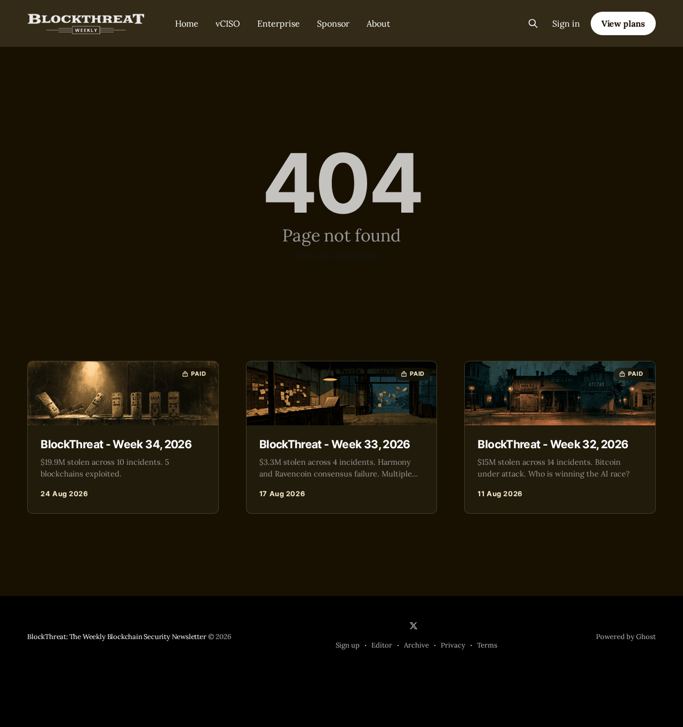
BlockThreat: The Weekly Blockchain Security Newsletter (116, 636)
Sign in (566, 23)
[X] (413, 625)
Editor (381, 645)
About (378, 23)
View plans (623, 23)
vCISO (228, 23)
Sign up (348, 645)
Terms (487, 645)
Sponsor (333, 23)
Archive (416, 645)
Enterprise (278, 23)
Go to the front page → (341, 255)
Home (186, 23)
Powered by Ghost (626, 636)
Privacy (453, 645)
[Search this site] (533, 23)
